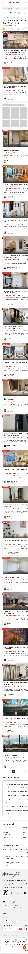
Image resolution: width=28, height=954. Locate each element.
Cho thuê (4, 17)
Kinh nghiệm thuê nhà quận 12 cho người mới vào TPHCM (13, 850)
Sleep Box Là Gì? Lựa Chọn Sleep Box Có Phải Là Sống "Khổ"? (14, 857)
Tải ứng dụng (15, 2)
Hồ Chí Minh (7, 827)
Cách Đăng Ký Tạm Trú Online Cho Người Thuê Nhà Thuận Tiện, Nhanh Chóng (13, 864)
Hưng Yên (6, 835)
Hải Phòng (6, 832)
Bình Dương (7, 830)
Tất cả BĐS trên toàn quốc (14, 17)
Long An (5, 837)
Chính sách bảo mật (21, 940)
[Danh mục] (2, 2)
